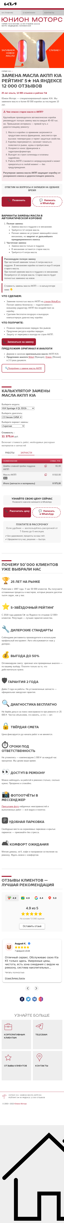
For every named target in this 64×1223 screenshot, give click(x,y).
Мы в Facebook (22, 999)
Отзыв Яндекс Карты (15, 978)
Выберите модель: (11, 404)
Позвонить (16, 200)
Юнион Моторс (20, 1104)
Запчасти (26, 453)
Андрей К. (20, 943)
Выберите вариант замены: (15, 422)
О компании (29, 12)
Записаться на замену (18, 341)
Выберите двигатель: (12, 413)
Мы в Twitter (28, 999)
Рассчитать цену (17, 510)
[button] (27, 988)
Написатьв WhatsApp (47, 202)
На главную (7, 12)
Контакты (49, 12)
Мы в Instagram (41, 999)
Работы (9, 453)
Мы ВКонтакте (34, 999)
